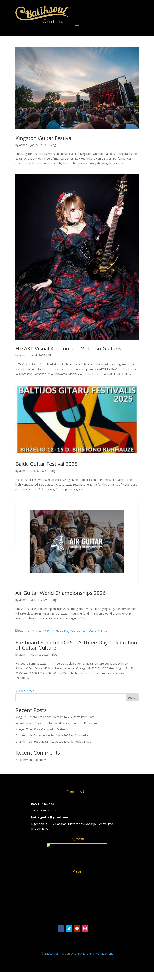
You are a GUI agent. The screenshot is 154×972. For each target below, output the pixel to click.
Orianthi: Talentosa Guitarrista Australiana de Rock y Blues (53, 741)
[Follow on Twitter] (69, 928)
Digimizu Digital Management (93, 953)
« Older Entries (24, 691)
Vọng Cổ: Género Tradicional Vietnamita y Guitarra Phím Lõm (54, 717)
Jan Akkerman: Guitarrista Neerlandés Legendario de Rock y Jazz (57, 723)
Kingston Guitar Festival (43, 138)
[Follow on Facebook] (61, 928)
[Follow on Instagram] (85, 928)
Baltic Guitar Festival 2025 (46, 463)
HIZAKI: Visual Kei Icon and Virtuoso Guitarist (69, 348)
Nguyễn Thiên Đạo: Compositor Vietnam (41, 729)
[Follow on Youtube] (77, 928)
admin (23, 145)
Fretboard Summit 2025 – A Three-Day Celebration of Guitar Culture (76, 645)
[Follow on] (93, 928)
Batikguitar (51, 953)
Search (132, 697)
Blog (53, 145)
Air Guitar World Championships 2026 (60, 592)
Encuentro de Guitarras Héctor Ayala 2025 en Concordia (51, 735)
